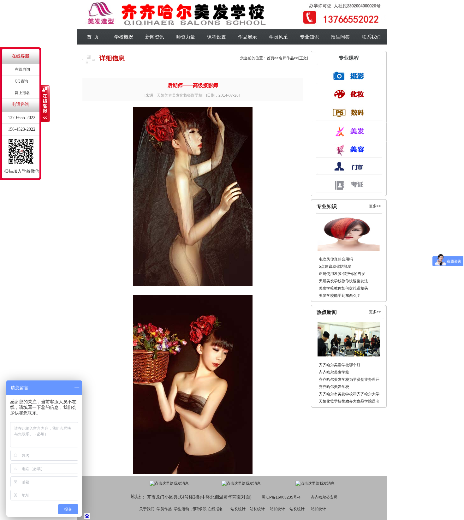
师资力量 (185, 36)
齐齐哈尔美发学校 (334, 372)
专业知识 (309, 36)
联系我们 (371, 36)
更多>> (375, 206)
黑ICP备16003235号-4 (281, 497)
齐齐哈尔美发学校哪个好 (339, 365)
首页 (270, 58)
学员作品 (164, 509)
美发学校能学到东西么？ (339, 295)
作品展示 (247, 36)
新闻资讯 (154, 36)
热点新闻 (327, 312)
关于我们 (146, 509)
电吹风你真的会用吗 (336, 259)
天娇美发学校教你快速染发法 (343, 281)
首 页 (93, 36)
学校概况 (123, 36)
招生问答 (340, 36)
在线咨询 (22, 69)
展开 (45, 104)
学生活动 (181, 509)
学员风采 (278, 36)
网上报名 (22, 93)
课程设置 (216, 36)
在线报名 (215, 509)
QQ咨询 (21, 81)
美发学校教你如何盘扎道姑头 (343, 288)
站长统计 (238, 509)
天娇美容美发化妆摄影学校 (179, 95)
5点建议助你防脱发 (335, 266)
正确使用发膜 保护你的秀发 (342, 274)
